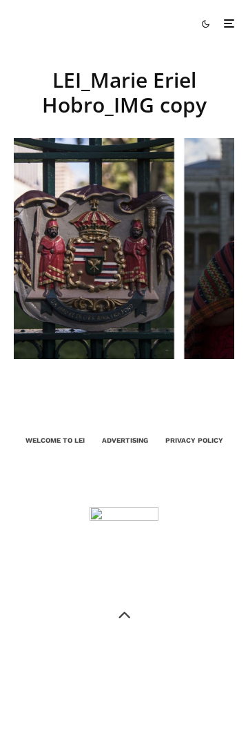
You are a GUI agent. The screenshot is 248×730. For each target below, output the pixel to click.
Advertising (125, 440)
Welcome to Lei (55, 440)
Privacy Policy (194, 440)
